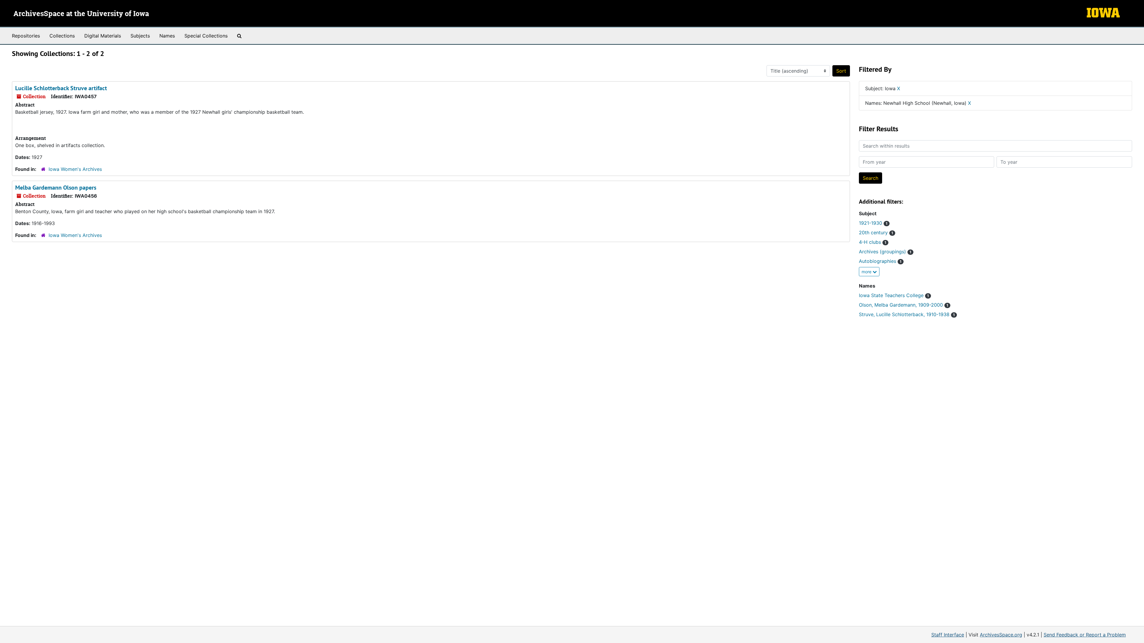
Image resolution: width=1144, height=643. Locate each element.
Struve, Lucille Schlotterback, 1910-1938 (907, 314)
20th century (876, 232)
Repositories (26, 36)
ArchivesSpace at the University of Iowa (81, 14)
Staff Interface (947, 635)
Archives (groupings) (885, 252)
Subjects (140, 36)
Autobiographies (880, 261)
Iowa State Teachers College (894, 295)
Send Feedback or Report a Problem (1085, 635)
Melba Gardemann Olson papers (55, 187)
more (867, 271)
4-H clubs (872, 242)
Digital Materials (102, 36)
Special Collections (206, 36)
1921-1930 (873, 223)
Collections (62, 36)
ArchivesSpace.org (1001, 635)
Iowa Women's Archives (75, 169)
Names (167, 36)
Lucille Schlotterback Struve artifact (61, 88)
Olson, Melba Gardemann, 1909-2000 (903, 305)
